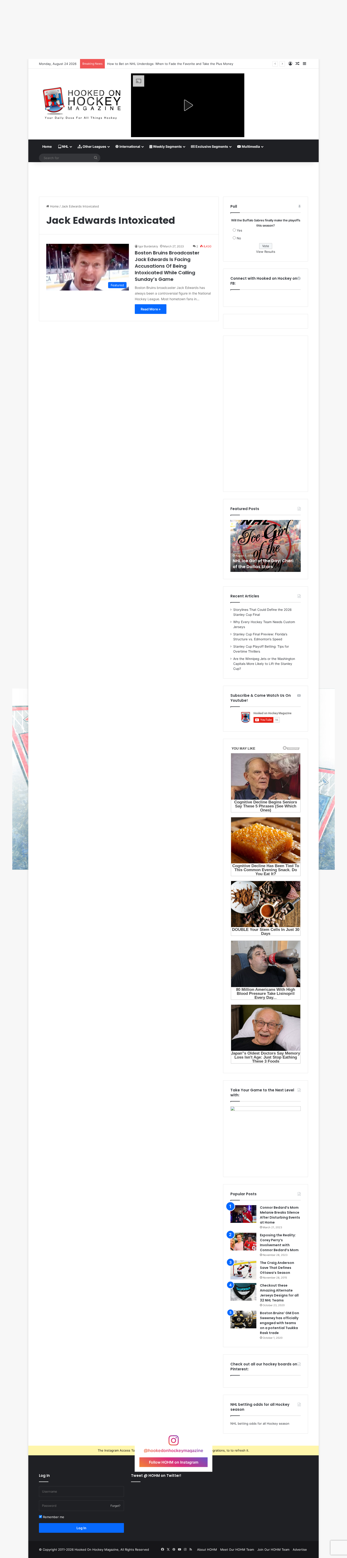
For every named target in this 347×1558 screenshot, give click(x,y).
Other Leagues (94, 146)
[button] (188, 105)
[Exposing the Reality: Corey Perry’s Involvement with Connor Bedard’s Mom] (243, 1241)
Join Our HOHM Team (273, 1549)
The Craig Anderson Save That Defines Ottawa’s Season (277, 1267)
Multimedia (250, 146)
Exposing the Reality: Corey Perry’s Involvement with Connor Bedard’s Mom (279, 1242)
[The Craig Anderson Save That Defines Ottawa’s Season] (243, 1269)
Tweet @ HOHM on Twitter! (156, 1475)
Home (47, 146)
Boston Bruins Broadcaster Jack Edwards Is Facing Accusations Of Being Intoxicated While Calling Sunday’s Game (167, 266)
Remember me (53, 1517)
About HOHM (207, 1549)
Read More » (151, 309)
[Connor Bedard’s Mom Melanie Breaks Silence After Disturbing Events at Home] (243, 1214)
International (129, 146)
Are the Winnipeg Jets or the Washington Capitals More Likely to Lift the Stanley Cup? (264, 664)
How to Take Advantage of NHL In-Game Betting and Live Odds (154, 64)
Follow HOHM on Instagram (173, 1462)
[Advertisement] (173, 177)
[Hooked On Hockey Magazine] (81, 101)
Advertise (300, 1549)
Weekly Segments (167, 146)
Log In (81, 1528)
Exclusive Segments (211, 146)
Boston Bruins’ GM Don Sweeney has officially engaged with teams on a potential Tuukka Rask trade (279, 1323)
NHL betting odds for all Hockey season (259, 1423)
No (239, 238)
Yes (239, 230)
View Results (265, 251)
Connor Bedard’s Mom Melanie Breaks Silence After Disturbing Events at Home (280, 1215)
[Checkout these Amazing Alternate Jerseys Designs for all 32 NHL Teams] (243, 1292)
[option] (271, 546)
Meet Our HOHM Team (237, 1549)
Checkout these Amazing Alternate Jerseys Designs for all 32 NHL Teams (279, 1293)
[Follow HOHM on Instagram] (173, 1442)
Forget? (115, 1505)
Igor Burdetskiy (148, 246)
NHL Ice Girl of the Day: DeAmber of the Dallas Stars (268, 564)
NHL (64, 146)
